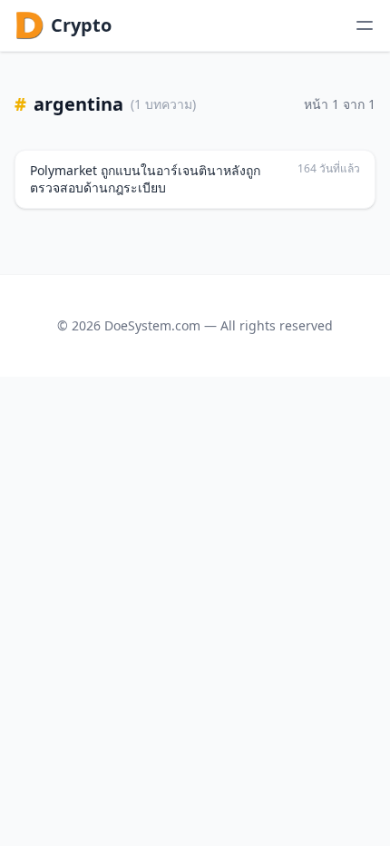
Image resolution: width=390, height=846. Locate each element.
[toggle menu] (364, 25)
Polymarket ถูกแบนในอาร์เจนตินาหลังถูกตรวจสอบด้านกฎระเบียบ (145, 179)
